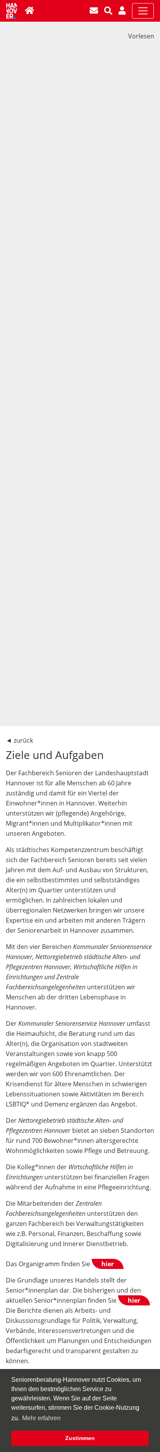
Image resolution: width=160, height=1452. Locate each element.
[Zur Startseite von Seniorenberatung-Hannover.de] (30, 10)
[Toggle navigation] (143, 11)
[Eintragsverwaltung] (123, 11)
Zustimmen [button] (80, 1438)
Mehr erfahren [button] (41, 1418)
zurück (23, 740)
